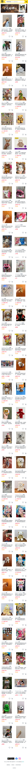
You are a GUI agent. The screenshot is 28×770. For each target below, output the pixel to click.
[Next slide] (12, 20)
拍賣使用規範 (18, 764)
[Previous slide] (2, 20)
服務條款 (8, 764)
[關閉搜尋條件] (12, 1)
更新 (23, 761)
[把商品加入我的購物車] (12, 36)
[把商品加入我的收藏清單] (9, 36)
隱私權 (13, 764)
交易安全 (14, 768)
